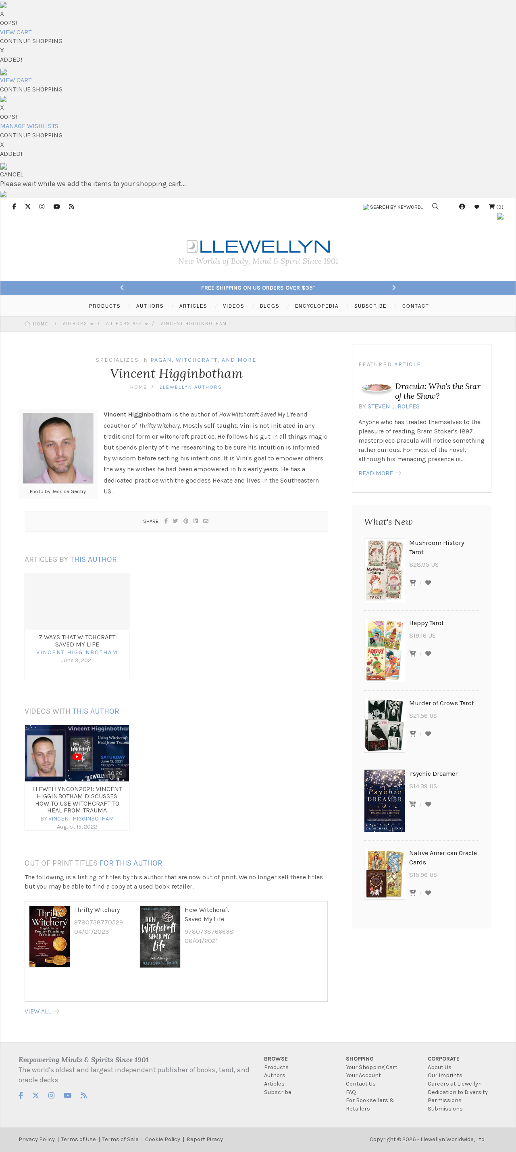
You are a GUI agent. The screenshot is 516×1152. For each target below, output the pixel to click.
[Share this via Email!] (206, 521)
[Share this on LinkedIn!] (196, 521)
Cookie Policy (162, 1139)
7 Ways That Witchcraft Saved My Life (77, 640)
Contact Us (361, 1083)
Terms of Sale (120, 1139)
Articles (274, 1083)
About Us (440, 1067)
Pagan (161, 359)
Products (276, 1067)
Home (40, 324)
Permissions (445, 1100)
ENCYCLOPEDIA (317, 306)
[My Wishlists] (476, 206)
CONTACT (415, 306)
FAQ (351, 1092)
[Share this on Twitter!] (176, 521)
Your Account (363, 1075)
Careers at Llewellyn (455, 1083)
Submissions (445, 1108)
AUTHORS (150, 306)
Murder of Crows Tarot (441, 703)
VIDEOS (233, 306)
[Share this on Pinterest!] (186, 521)
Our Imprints (445, 1075)
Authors (76, 323)
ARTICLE (407, 364)
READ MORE (375, 473)
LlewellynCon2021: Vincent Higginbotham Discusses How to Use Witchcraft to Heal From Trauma (77, 799)
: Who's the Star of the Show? (438, 391)
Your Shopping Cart (371, 1067)
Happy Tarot (426, 623)
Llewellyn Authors (191, 387)
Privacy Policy (37, 1139)
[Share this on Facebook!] (166, 521)
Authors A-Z (125, 323)
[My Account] (462, 206)
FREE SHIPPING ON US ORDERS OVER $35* (258, 287)
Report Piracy (205, 1139)
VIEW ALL (38, 1011)
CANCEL (11, 174)
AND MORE (239, 359)
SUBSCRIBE (370, 306)
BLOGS (269, 306)
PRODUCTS (105, 306)
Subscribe (277, 1092)
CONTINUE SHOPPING (31, 41)
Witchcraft (197, 359)
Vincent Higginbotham (193, 323)
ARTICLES (193, 306)
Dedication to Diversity (458, 1092)
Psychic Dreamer (433, 773)
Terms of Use (78, 1139)
